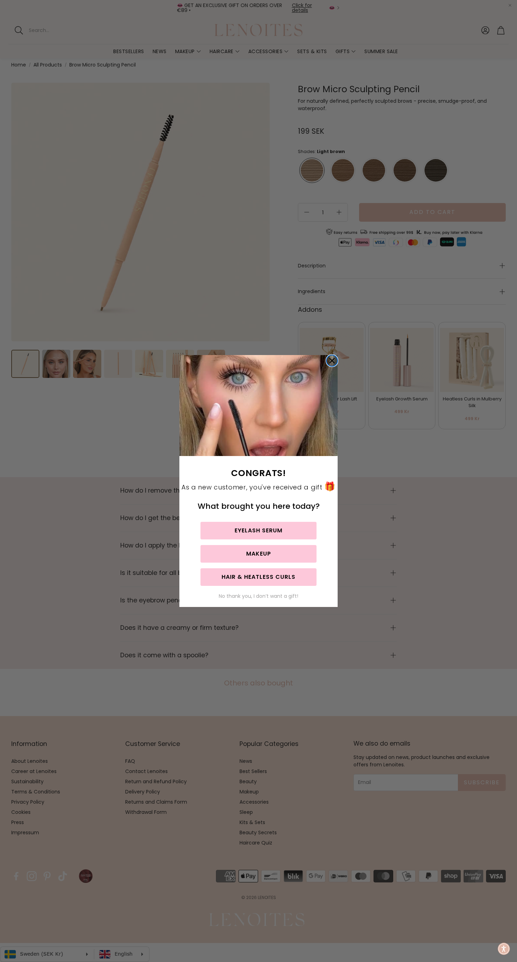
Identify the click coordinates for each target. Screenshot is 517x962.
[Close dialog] (332, 360)
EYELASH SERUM (258, 530)
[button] (504, 949)
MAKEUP (258, 554)
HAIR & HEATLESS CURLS (258, 577)
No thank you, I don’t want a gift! (258, 596)
